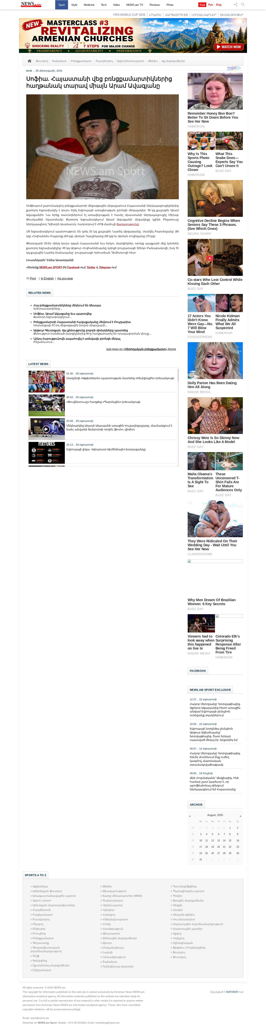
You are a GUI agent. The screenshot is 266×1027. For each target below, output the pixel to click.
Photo (169, 4)
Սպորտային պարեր (187, 928)
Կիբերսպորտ (113, 905)
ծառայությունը (128, 224)
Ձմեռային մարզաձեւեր (120, 938)
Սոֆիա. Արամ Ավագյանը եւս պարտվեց (62, 313)
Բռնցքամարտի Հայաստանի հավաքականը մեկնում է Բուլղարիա (82, 321)
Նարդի (108, 952)
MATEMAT (232, 991)
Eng (218, 4)
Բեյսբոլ (38, 924)
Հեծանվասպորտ (115, 919)
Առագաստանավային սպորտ (54, 895)
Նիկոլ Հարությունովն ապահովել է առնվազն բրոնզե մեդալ (76, 338)
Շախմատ (59, 61)
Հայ (202, 4)
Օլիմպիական (183, 942)
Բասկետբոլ (104, 61)
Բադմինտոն (42, 909)
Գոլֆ (36, 955)
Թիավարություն (114, 891)
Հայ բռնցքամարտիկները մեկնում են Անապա (67, 305)
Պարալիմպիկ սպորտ (188, 891)
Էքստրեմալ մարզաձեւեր (51, 965)
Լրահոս (155, 14)
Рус (210, 4)
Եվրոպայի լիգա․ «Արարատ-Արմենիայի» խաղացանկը (106, 449)
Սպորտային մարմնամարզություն (198, 924)
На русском (65, 278)
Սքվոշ (177, 933)
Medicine (89, 4)
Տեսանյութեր (231, 14)
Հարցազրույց (176, 14)
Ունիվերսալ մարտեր (118, 966)
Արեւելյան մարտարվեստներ (54, 905)
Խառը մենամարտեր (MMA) (122, 895)
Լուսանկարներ (204, 14)
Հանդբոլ (109, 914)
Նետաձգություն (114, 957)
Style (74, 4)
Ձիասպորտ (111, 933)
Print (33, 278)
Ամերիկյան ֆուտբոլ (47, 891)
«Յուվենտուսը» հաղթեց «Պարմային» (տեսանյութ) (103, 401)
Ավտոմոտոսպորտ (130, 61)
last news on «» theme (141, 349)
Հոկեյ (107, 924)
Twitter (91, 267)
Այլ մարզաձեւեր (173, 61)
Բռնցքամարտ (81, 61)
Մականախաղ (113, 947)
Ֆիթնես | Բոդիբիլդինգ (189, 947)
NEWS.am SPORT (50, 267)
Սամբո (178, 909)
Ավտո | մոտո (42, 900)
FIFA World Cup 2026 (129, 14)
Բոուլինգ (39, 933)
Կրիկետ (109, 909)
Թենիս (153, 61)
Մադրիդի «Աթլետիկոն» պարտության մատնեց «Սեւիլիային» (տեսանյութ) (120, 378)
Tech (104, 4)
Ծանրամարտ (113, 900)
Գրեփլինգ (40, 960)
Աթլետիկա (40, 886)
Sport (61, 4)
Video (116, 4)
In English (47, 278)
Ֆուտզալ (179, 957)
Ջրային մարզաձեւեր (188, 900)
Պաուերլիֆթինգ (185, 886)
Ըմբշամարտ (42, 970)
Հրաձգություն (113, 928)
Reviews (155, 4)
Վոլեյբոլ (178, 938)
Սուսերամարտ (184, 919)
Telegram (105, 267)
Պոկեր (177, 895)
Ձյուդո (107, 942)
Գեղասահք (41, 942)
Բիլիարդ (39, 928)
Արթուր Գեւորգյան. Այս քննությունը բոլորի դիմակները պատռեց (80, 330)
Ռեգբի (177, 905)
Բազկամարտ (43, 914)
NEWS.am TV (134, 4)
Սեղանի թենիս (184, 914)
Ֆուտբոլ (42, 61)
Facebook (73, 267)
